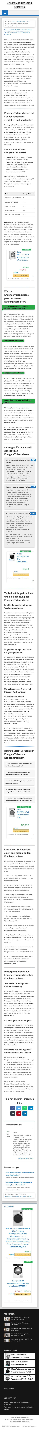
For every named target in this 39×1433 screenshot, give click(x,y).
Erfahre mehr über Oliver (25, 1158)
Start (13, 21)
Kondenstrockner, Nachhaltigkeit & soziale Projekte (21, 1340)
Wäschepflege (13, 1419)
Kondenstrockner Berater (19, 5)
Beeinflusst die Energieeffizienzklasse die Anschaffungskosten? (19, 782)
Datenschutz (26, 1426)
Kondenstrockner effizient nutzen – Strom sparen (21, 1329)
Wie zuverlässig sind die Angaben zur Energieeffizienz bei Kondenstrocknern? (18, 790)
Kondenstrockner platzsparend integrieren (20, 1324)
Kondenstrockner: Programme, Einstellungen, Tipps (20, 1334)
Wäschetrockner (22, 1419)
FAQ (28, 21)
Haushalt (7, 1419)
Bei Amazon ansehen (20, 275)
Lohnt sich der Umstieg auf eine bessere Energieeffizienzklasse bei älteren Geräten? (19, 799)
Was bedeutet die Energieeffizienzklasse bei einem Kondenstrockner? (19, 764)
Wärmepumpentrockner (15, 1421)
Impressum (34, 1426)
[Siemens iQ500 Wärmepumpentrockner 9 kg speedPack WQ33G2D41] (18, 1278)
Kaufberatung (21, 21)
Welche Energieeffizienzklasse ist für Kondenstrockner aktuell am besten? (18, 773)
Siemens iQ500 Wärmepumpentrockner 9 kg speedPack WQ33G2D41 (18, 1283)
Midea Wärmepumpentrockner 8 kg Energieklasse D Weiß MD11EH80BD (23, 558)
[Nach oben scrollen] (36, 1430)
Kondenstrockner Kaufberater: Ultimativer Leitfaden (20, 1318)
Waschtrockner (30, 1419)
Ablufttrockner (25, 1421)
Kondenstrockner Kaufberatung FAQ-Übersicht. (18, 1196)
